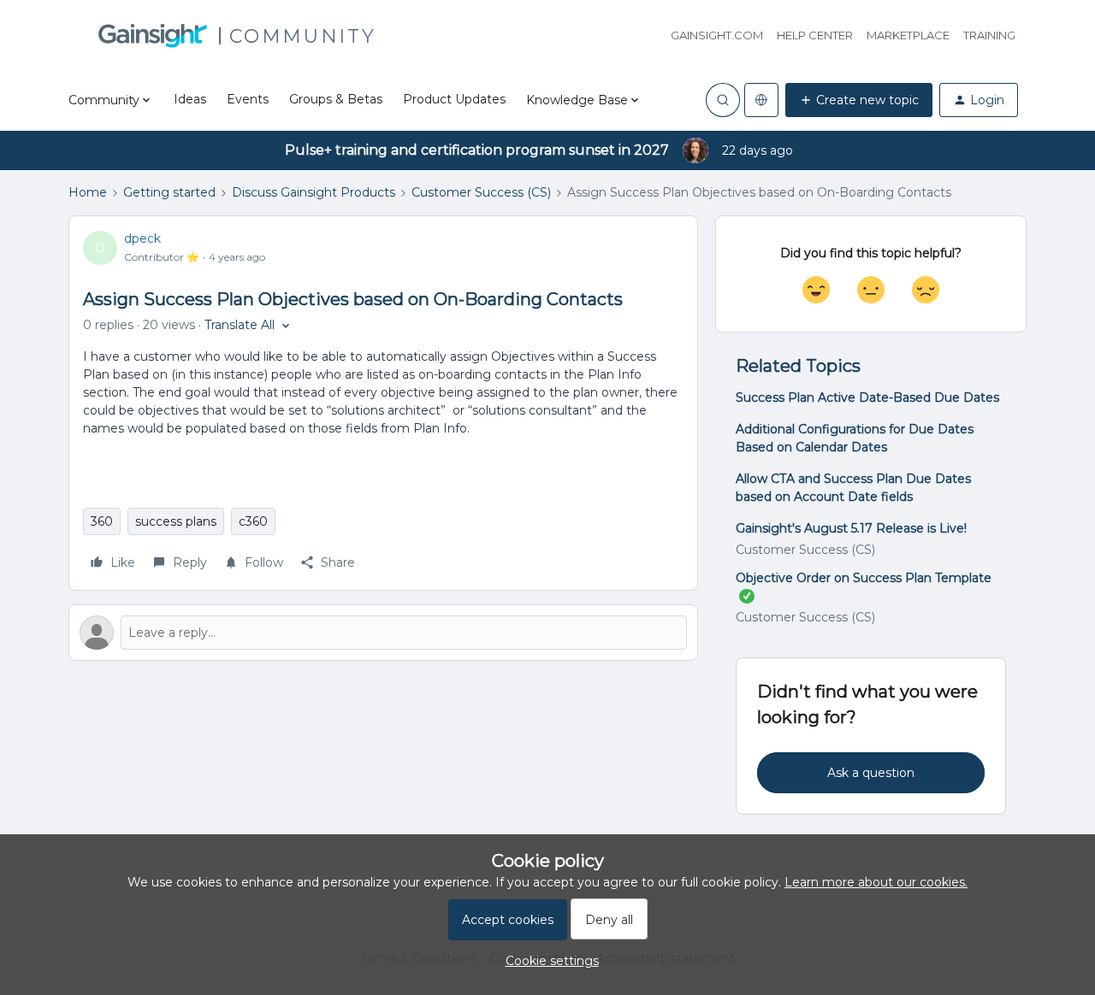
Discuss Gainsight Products (313, 192)
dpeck (142, 238)
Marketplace (908, 35)
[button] (858, 100)
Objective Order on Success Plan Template (863, 578)
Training (989, 35)
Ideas (190, 99)
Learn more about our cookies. (876, 882)
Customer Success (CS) (481, 192)
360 (102, 521)
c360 (253, 521)
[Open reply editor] (383, 632)
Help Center (815, 35)
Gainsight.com (717, 35)
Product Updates (454, 99)
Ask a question (870, 772)
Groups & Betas (335, 99)
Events (248, 99)
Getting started (169, 192)
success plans (175, 521)
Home (87, 192)
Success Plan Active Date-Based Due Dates (867, 397)
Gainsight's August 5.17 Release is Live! (851, 528)
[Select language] (761, 100)
